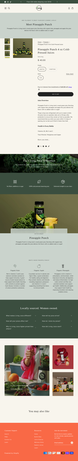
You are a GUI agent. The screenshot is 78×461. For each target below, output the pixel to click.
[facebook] (5, 2)
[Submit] (72, 442)
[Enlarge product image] (23, 48)
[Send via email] (46, 146)
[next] (57, 1)
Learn (6, 442)
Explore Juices (38, 445)
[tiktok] (10, 2)
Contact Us (8, 439)
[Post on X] (41, 146)
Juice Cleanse (38, 439)
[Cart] (72, 8)
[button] (48, 146)
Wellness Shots (39, 442)
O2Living (40, 56)
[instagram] (7, 2)
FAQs (6, 436)
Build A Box (37, 436)
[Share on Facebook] (38, 146)
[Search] (9, 8)
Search (7, 434)
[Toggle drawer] (5, 8)
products (46, 42)
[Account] (69, 8)
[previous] (21, 1)
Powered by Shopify (12, 453)
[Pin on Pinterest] (43, 146)
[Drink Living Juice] (39, 8)
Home (39, 42)
